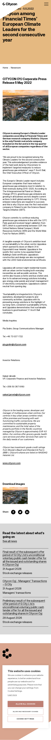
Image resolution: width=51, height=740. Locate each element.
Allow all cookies (25, 704)
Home (5, 68)
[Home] (10, 4)
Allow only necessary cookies (25, 711)
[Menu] (46, 4)
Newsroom (16, 68)
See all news (10, 541)
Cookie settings (25, 719)
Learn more (12, 695)
